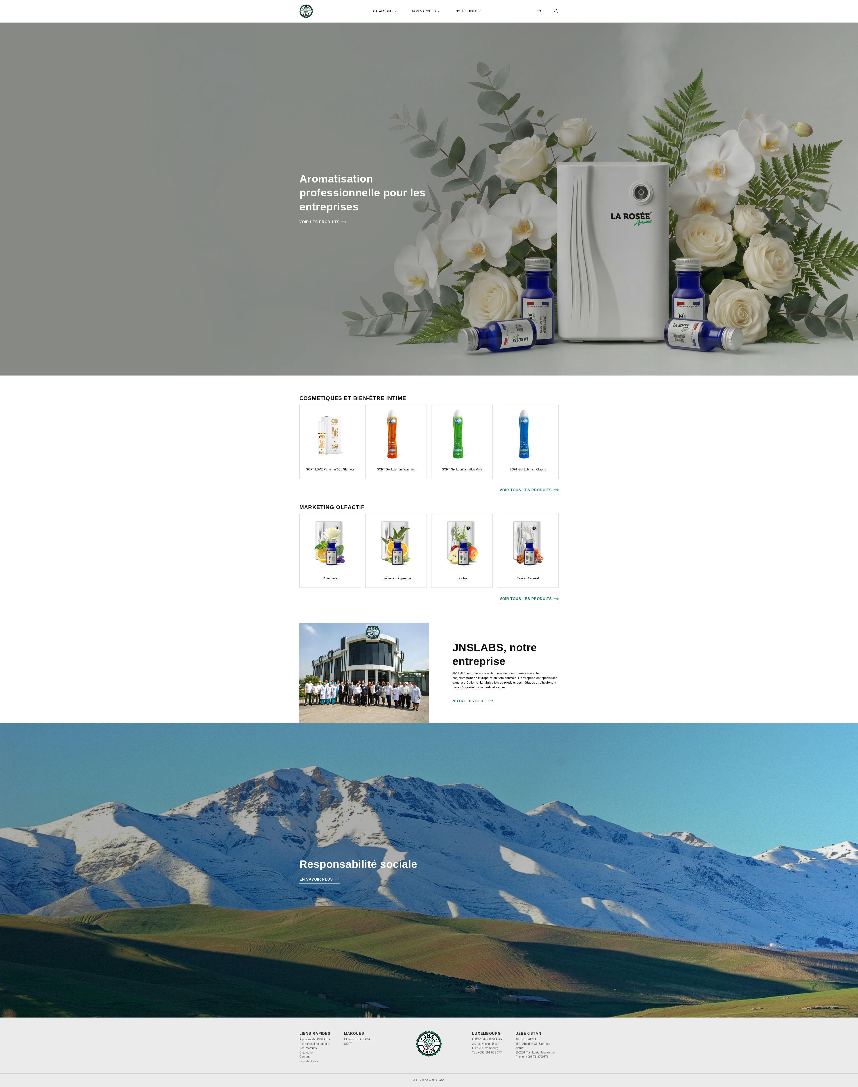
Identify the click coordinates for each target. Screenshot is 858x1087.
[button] (384, 11)
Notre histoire (469, 701)
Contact (304, 1056)
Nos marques (424, 11)
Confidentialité (308, 1061)
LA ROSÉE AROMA (357, 1039)
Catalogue (382, 11)
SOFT (348, 1043)
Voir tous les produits (526, 490)
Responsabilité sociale (314, 1043)
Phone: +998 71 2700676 (532, 1056)
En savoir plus (316, 879)
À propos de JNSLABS (314, 1039)
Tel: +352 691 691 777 (487, 1052)
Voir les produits (319, 222)
